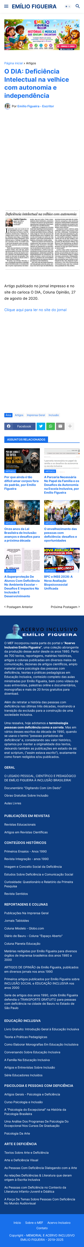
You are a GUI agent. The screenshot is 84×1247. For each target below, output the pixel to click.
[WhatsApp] (50, 426)
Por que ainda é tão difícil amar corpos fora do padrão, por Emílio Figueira (21, 483)
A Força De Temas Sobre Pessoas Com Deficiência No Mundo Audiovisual (39, 1201)
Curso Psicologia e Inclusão (23, 1102)
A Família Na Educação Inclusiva (27, 1060)
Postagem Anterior (20, 607)
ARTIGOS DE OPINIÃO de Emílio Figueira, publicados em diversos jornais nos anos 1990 (41, 969)
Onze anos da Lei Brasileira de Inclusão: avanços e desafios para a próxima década (22, 534)
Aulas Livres (12, 803)
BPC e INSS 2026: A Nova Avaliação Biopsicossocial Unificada (58, 582)
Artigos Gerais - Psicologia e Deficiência (32, 1094)
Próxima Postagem (64, 607)
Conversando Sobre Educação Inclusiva (32, 1052)
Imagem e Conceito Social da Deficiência (33, 866)
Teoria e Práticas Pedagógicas (25, 1037)
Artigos (31, 63)
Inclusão (54, 415)
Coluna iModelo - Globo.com (24, 928)
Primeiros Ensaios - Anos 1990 (25, 851)
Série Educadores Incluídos (23, 1075)
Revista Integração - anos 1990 (26, 859)
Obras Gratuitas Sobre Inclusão (26, 795)
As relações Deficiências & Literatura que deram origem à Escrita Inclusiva (38, 1177)
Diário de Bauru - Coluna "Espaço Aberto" (33, 936)
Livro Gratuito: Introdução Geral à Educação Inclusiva (41, 1029)
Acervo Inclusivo (58, 1222)
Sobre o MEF (34, 1222)
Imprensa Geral (36, 415)
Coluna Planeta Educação (22, 943)
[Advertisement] (42, 157)
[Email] (60, 426)
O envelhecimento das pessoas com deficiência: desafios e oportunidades (60, 534)
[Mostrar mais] (70, 426)
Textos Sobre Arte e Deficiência (26, 1152)
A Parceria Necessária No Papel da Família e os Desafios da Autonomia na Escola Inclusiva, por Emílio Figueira (61, 484)
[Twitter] (41, 426)
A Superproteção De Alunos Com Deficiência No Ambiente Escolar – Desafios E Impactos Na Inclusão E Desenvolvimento (22, 586)
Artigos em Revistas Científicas (26, 832)
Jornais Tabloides (16, 920)
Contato (42, 1228)
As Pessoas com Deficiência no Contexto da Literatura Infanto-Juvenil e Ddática (35, 1189)
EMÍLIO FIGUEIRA (34, 6)
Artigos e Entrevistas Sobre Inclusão (29, 1067)
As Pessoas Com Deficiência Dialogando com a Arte (40, 1168)
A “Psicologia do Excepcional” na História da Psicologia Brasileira (35, 1112)
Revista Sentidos (16, 893)
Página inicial (13, 63)
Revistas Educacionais (20, 824)
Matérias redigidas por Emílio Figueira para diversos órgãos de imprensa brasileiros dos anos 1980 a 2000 (40, 955)
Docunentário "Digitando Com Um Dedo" (32, 788)
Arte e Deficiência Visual (21, 1160)
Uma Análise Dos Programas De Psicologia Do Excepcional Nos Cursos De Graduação (36, 1123)
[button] (6, 6)
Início (17, 1222)
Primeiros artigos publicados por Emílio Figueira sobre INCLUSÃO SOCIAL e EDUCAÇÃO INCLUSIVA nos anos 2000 (41, 983)
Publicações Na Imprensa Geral (26, 913)
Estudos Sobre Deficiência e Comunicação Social (38, 874)
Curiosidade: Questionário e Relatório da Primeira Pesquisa (38, 884)
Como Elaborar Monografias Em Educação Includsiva (41, 1044)
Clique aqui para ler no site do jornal (35, 310)
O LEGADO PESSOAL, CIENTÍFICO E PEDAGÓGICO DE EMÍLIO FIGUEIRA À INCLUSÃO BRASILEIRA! (40, 778)
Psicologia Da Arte (17, 1133)
